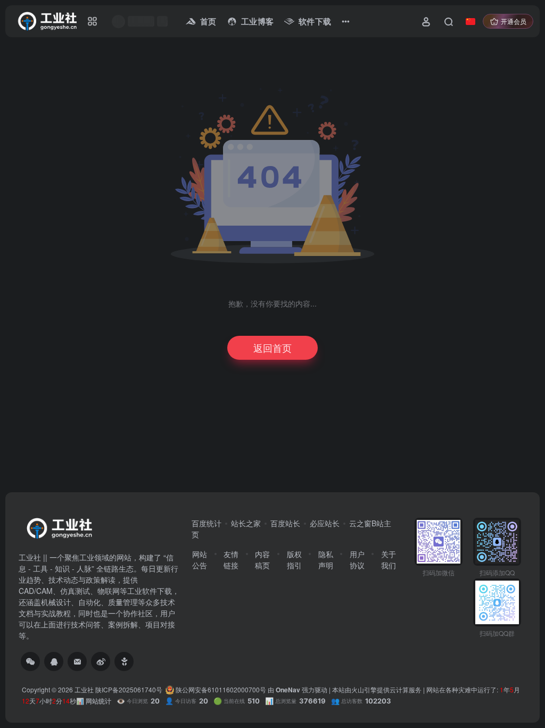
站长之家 (246, 523)
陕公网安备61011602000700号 (220, 689)
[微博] (100, 661)
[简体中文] (470, 21)
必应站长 (325, 523)
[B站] (124, 661)
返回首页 (272, 347)
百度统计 (206, 523)
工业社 (84, 689)
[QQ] (53, 661)
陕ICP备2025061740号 (128, 689)
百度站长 (285, 523)
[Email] (77, 661)
